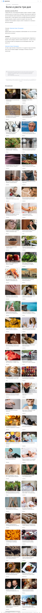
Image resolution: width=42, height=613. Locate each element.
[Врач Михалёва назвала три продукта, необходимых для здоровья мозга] (12, 276)
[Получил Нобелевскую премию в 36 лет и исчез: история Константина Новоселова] (29, 227)
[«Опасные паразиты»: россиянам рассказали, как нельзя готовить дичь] (12, 390)
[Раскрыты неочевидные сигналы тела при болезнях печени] (12, 210)
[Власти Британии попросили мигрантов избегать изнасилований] (29, 276)
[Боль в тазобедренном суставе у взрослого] (29, 178)
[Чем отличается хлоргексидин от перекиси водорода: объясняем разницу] (29, 325)
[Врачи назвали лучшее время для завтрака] (12, 439)
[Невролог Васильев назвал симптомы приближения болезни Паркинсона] (29, 243)
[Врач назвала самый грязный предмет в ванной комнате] (12, 178)
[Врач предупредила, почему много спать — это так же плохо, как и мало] (29, 488)
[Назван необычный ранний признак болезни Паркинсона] (12, 308)
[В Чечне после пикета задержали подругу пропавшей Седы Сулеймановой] (12, 227)
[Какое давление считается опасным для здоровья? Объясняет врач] (12, 129)
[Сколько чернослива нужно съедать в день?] (12, 243)
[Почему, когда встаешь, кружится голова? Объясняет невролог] (12, 161)
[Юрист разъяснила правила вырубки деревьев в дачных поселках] (29, 586)
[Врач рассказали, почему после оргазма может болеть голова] (29, 194)
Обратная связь (35, 612)
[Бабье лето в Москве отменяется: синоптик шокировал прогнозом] (29, 145)
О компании (5, 612)
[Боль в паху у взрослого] (12, 455)
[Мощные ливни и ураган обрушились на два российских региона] (29, 357)
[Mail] (3, 1)
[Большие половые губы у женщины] (29, 96)
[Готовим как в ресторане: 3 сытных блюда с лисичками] (12, 537)
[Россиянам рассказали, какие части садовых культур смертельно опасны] (29, 472)
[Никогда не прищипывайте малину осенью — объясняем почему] (12, 145)
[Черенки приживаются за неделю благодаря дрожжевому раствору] (12, 488)
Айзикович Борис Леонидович (17, 28)
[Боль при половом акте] (29, 423)
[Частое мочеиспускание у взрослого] (29, 390)
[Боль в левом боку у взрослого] (29, 439)
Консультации (8, 4)
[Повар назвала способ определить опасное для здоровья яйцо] (29, 210)
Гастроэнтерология (15, 4)
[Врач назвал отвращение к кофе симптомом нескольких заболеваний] (29, 406)
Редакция (19, 612)
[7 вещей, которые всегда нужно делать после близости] (29, 292)
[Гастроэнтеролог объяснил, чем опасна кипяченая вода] (29, 112)
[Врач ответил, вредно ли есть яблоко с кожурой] (12, 259)
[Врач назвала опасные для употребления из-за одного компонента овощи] (29, 259)
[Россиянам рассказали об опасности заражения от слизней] (12, 423)
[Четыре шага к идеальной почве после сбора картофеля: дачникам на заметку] (12, 553)
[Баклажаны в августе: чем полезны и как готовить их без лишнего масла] (29, 570)
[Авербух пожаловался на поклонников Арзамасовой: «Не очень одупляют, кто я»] (12, 586)
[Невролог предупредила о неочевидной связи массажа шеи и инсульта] (12, 521)
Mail (1, 612)
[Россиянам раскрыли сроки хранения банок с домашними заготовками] (29, 374)
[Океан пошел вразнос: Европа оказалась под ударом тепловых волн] (29, 308)
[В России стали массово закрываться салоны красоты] (29, 504)
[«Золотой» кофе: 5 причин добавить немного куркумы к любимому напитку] (12, 325)
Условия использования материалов (27, 612)
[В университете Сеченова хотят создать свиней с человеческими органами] (29, 521)
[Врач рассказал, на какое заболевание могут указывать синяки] (12, 504)
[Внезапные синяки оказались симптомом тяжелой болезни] (12, 292)
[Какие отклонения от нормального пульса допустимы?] (12, 194)
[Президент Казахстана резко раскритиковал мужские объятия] (29, 129)
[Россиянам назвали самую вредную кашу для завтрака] (29, 537)
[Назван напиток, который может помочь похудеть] (12, 602)
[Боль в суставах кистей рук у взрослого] (12, 406)
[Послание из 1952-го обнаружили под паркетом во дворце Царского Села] (12, 112)
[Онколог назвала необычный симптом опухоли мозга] (29, 553)
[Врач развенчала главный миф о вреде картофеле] (29, 341)
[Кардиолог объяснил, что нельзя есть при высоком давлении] (12, 570)
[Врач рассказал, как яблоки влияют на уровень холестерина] (29, 161)
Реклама (8, 612)
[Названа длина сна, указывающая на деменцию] (12, 96)
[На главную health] (7, 1)
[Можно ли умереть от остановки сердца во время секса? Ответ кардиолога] (29, 455)
